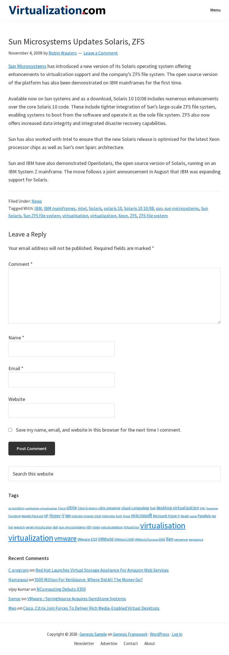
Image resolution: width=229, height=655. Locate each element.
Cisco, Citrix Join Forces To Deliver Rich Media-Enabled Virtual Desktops (91, 608)
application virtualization (41, 508)
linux (126, 516)
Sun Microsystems (27, 66)
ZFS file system (153, 215)
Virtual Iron (131, 527)
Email (15, 368)
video (96, 527)
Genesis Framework (130, 634)
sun (159, 208)
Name (16, 337)
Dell (153, 508)
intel (82, 208)
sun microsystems (181, 208)
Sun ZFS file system (41, 215)
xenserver (181, 539)
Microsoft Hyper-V (166, 516)
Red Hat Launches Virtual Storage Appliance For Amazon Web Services (102, 570)
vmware (65, 538)
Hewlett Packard (32, 516)
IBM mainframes (60, 208)
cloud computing (135, 507)
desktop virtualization (177, 507)
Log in (177, 634)
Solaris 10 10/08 (139, 208)
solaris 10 (113, 208)
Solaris (95, 208)
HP (46, 515)
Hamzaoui (18, 579)
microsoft (141, 515)
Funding (14, 516)
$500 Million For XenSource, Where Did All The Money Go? (89, 579)
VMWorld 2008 (124, 539)
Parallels (204, 516)
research (19, 527)
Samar (14, 598)
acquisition (16, 508)
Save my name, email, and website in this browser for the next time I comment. (98, 430)
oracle (193, 516)
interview (108, 516)
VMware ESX (87, 539)
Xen (169, 539)
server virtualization (39, 527)
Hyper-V (57, 515)
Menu (215, 10)
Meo (12, 608)
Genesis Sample (93, 634)
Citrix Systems (87, 508)
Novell (185, 516)
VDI (89, 527)
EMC (203, 508)
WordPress (159, 634)
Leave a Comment (101, 53)
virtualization (103, 215)
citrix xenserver (109, 508)
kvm (119, 516)
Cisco (62, 508)
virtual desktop (112, 527)
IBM (38, 208)
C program (18, 570)
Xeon (123, 215)
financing (212, 508)
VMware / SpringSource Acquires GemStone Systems (76, 598)
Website (16, 399)
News (37, 201)
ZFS (133, 215)
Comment (20, 264)
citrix (71, 507)
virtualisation (75, 215)
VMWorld (105, 539)
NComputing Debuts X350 (61, 589)
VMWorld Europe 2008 (150, 540)
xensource (196, 539)
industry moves (82, 516)
